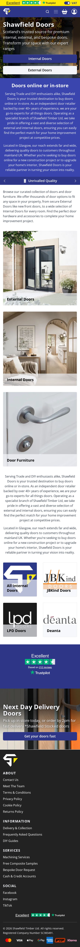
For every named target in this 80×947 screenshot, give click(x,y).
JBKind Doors (59, 590)
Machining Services (16, 857)
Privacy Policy (12, 799)
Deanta (53, 630)
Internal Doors (40, 58)
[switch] (67, 2)
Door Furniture (20, 460)
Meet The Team (14, 786)
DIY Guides (10, 841)
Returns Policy (13, 812)
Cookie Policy (12, 805)
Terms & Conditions (17, 792)
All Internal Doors (17, 588)
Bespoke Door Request (19, 870)
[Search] (47, 11)
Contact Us (10, 780)
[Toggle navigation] (56, 11)
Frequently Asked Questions (22, 834)
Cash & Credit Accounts (19, 876)
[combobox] (32, 11)
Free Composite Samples (20, 863)
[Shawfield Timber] (7, 11)
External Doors (40, 70)
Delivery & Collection (17, 828)
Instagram (10, 899)
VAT (74, 3)
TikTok (7, 905)
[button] (74, 11)
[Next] (75, 181)
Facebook (9, 893)
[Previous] (5, 181)
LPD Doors (16, 630)
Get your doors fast (40, 736)
